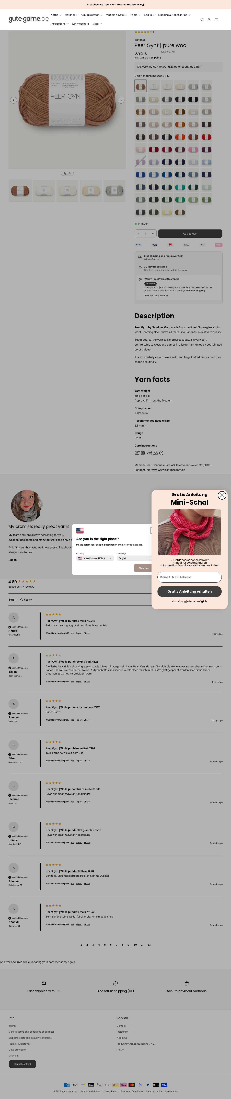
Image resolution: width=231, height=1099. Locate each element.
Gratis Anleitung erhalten (189, 591)
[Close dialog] (222, 495)
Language (121, 553)
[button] (217, 19)
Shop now (144, 568)
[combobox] (92, 558)
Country (80, 553)
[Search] (202, 19)
